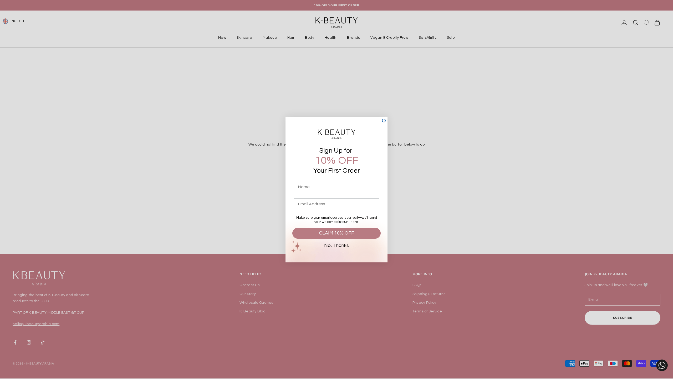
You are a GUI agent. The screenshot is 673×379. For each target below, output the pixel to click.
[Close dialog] (383, 120)
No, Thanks (336, 245)
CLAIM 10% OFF (336, 233)
